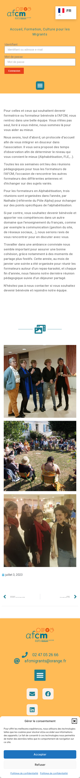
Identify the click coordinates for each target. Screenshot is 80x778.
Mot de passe (13, 56)
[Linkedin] (32, 709)
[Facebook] (48, 693)
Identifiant (10, 44)
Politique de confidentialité (24, 773)
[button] (74, 721)
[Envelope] (32, 693)
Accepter (40, 754)
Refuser (40, 764)
